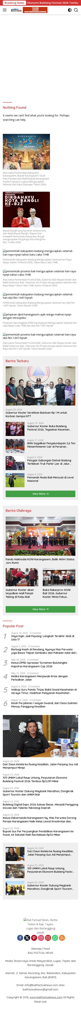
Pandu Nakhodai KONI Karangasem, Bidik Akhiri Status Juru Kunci (40, 561)
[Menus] (5, 10)
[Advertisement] (40, 56)
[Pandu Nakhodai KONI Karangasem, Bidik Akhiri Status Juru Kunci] (40, 536)
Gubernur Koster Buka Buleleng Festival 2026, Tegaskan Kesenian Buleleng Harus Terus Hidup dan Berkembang (48, 428)
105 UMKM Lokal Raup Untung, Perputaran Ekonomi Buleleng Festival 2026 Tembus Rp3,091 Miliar (35, 779)
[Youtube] (48, 938)
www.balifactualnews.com (46, 997)
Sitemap (36, 948)
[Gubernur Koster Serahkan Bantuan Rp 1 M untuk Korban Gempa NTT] (40, 386)
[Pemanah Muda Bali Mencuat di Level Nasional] (15, 480)
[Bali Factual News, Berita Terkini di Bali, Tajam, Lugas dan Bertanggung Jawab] (28, 10)
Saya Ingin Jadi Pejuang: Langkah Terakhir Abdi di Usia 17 (42, 637)
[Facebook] (20, 938)
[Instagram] (41, 938)
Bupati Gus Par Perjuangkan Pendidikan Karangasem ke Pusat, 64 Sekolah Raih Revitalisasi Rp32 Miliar (38, 833)
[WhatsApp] (55, 938)
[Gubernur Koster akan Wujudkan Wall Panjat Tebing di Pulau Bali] (22, 577)
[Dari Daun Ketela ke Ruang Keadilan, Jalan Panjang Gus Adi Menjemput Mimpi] (40, 736)
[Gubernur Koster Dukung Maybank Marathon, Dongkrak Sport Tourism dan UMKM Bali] (15, 888)
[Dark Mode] (70, 10)
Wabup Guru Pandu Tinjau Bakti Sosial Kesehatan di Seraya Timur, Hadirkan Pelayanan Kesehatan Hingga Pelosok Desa (44, 691)
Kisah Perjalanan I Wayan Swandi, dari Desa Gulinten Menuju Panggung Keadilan (44, 704)
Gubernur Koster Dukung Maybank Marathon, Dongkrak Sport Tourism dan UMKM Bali (38, 793)
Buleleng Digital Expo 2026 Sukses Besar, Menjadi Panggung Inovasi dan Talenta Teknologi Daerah (40, 806)
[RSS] (62, 938)
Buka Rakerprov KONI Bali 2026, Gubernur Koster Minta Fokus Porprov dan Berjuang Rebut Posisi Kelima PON (58, 593)
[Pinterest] (34, 938)
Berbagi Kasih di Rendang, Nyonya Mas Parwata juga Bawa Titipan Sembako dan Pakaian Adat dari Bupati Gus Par (43, 651)
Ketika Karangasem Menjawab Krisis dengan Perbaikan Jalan (39, 678)
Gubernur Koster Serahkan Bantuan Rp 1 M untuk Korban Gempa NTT (36, 414)
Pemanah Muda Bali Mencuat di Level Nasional (50, 479)
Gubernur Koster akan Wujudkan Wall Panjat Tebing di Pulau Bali (20, 593)
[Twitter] (27, 938)
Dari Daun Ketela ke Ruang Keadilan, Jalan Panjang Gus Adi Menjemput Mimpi (40, 766)
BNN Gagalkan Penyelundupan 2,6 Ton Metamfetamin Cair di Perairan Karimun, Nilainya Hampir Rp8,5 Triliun (51, 445)
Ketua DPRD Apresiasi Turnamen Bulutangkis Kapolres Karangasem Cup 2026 (39, 664)
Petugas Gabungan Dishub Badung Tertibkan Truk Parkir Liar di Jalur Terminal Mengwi (49, 462)
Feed (47, 948)
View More (39, 493)
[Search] (76, 10)
